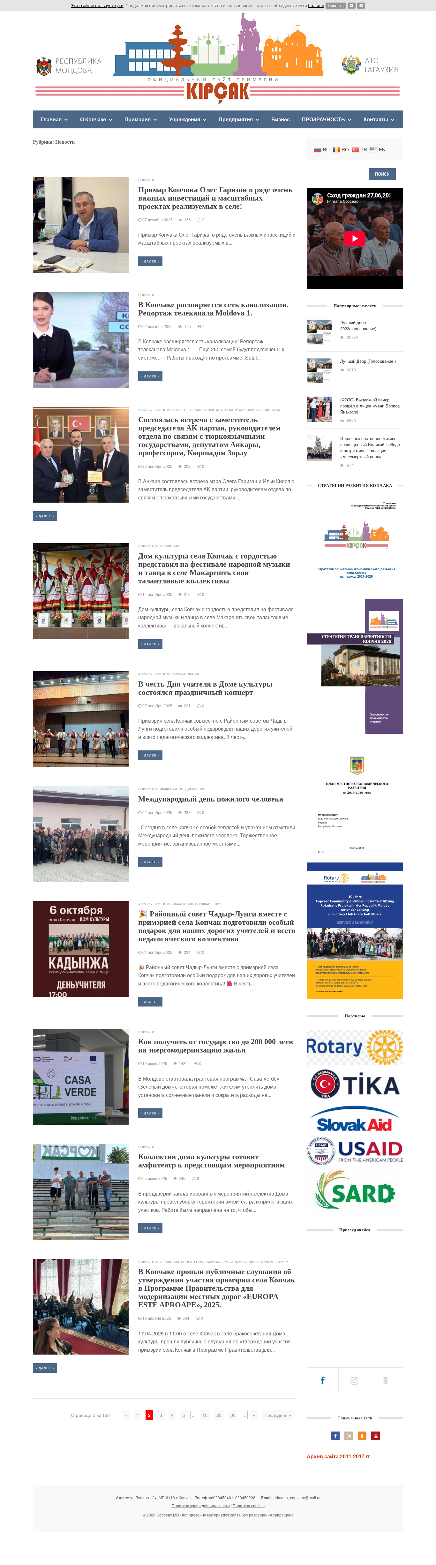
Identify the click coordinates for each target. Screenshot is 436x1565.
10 (204, 1415)
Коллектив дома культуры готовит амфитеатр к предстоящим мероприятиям (211, 1160)
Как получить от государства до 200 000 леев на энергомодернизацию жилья (215, 1045)
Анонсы (145, 409)
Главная (51, 119)
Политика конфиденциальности (201, 1505)
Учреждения (184, 119)
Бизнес (280, 119)
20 (219, 1415)
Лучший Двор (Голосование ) (368, 361)
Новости (146, 180)
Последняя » (277, 1415)
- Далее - (150, 261)
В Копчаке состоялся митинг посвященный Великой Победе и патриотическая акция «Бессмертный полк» (370, 447)
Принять (336, 5)
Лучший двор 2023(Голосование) (358, 325)
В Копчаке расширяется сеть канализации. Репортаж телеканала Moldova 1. (213, 308)
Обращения (166, 789)
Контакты (376, 119)
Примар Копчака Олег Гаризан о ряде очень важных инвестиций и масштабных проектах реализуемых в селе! (215, 198)
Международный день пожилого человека (210, 799)
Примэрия (137, 119)
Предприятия (236, 119)
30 (233, 1415)
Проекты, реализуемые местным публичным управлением (226, 409)
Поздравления (185, 674)
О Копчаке (93, 119)
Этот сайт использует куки (97, 5)
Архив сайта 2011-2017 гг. (339, 1456)
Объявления (167, 546)
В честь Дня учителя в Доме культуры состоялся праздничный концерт (205, 688)
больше (316, 5)
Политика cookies (249, 1505)
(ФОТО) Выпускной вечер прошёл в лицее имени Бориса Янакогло (370, 406)
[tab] (322, 1380)
